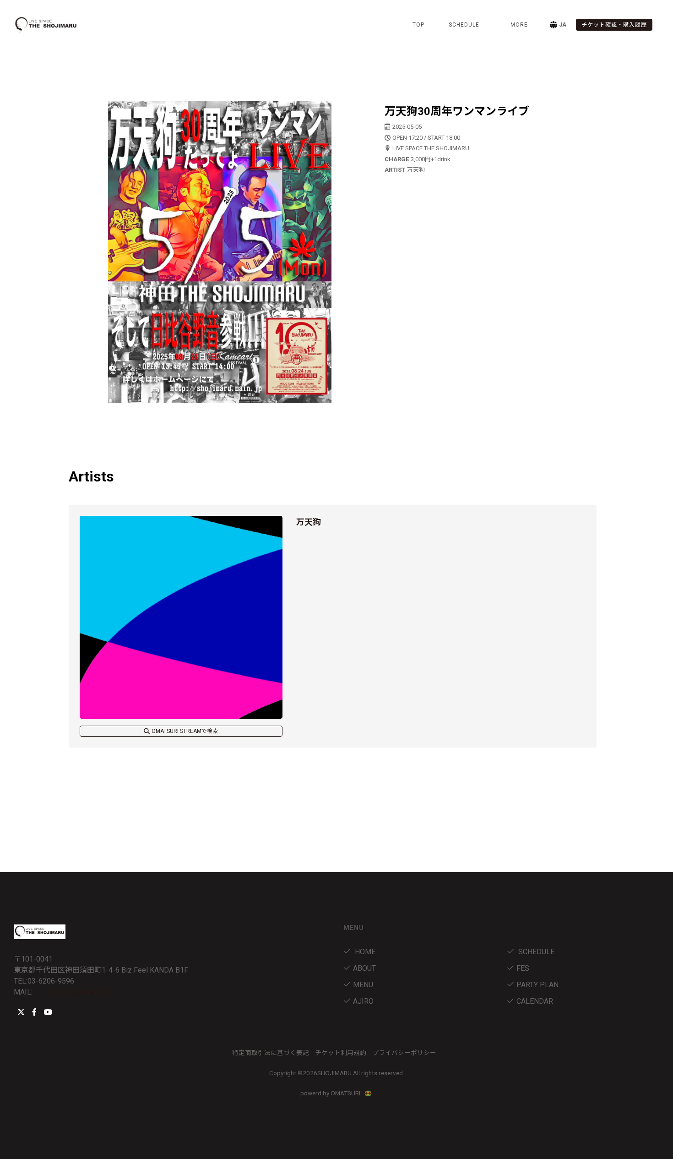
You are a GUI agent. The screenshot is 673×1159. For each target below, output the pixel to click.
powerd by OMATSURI (331, 1093)
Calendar (534, 1001)
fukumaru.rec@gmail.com (74, 992)
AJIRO (363, 1001)
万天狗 (308, 522)
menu (363, 984)
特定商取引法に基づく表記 (270, 1052)
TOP (418, 25)
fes (522, 968)
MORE (519, 25)
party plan (537, 984)
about (364, 968)
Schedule (535, 951)
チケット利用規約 (340, 1052)
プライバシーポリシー (404, 1052)
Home (364, 951)
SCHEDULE (464, 25)
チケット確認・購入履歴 (614, 25)
